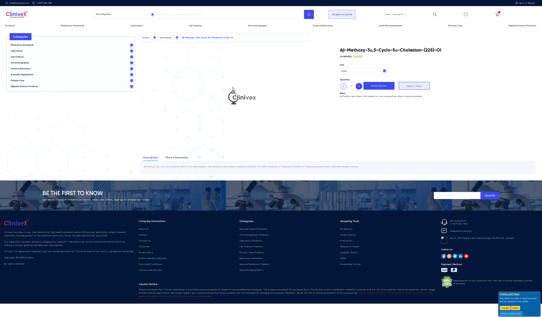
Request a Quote (342, 14)
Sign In (521, 3)
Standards (165, 37)
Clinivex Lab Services (150, 270)
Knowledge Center (350, 264)
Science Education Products (254, 264)
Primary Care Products (252, 252)
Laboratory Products (251, 240)
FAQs (343, 258)
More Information (177, 157)
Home (146, 37)
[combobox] (228, 14)
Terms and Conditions (150, 264)
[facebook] (443, 256)
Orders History (348, 235)
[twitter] (455, 256)
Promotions (346, 240)
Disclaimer (144, 246)
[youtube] (466, 256)
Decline (516, 308)
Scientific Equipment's (252, 270)
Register (531, 3)
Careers (143, 235)
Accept (506, 308)
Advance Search (349, 252)
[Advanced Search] (435, 14)
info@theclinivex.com (19, 3)
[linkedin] (460, 256)
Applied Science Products (253, 229)
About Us (144, 229)
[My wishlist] (466, 14)
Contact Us (145, 240)
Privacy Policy (146, 252)
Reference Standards (251, 258)
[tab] (151, 158)
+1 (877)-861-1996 (44, 3)
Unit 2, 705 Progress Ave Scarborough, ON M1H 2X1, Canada (482, 238)
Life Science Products (251, 246)
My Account (346, 229)
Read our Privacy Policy (511, 313)
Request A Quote (349, 246)
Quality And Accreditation (153, 258)
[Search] (309, 14)
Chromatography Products (254, 235)
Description (150, 157)
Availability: (346, 56)
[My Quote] (497, 14)
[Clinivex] (47, 14)
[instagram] (449, 256)
